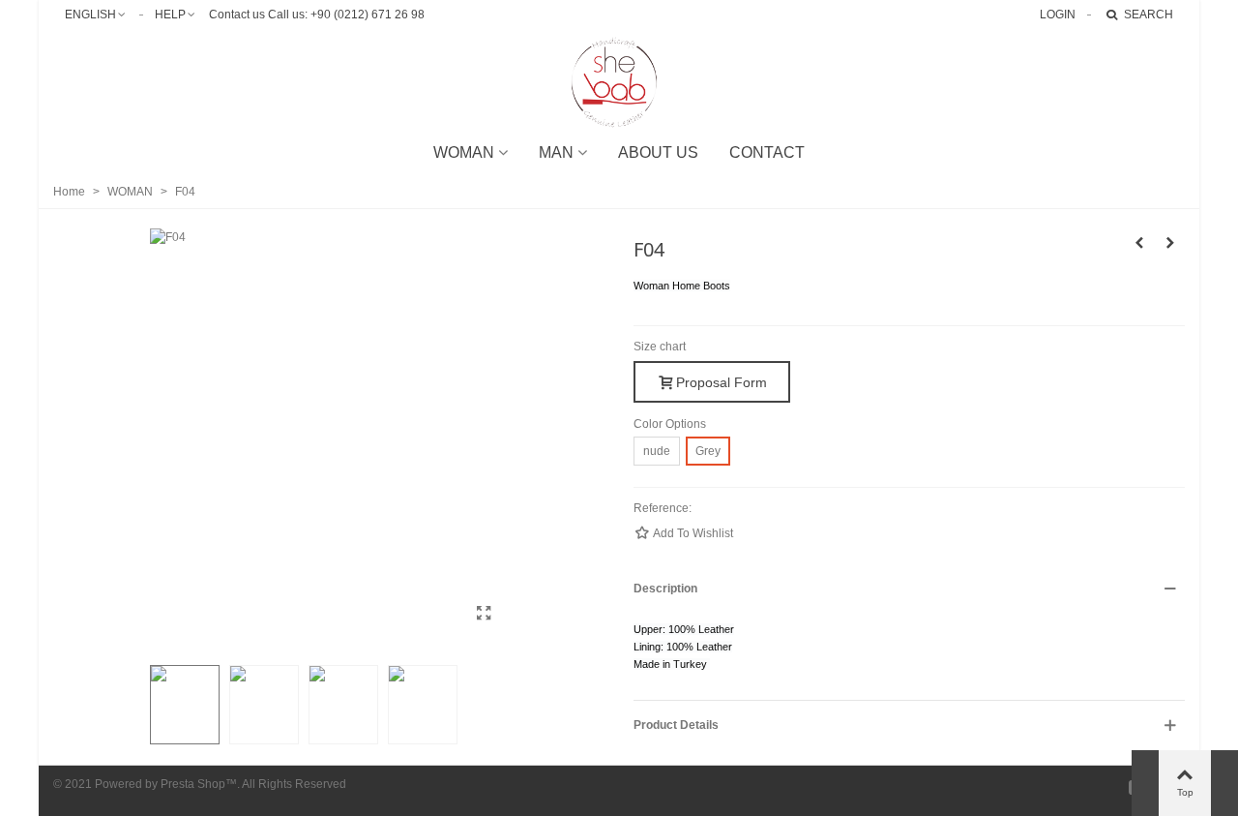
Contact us (237, 14)
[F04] (483, 613)
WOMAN (463, 152)
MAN (556, 152)
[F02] (1170, 242)
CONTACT (767, 152)
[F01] (1139, 242)
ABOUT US (658, 152)
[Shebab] (619, 82)
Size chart (660, 346)
